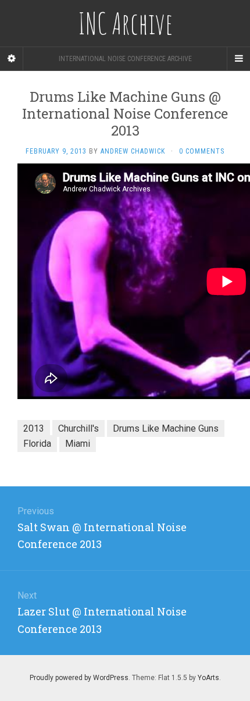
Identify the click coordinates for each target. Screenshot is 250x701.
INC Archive (125, 23)
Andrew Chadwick (133, 151)
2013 (33, 428)
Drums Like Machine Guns (166, 428)
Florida (37, 443)
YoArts (208, 678)
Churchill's (78, 428)
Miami (77, 443)
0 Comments (201, 151)
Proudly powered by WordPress (79, 678)
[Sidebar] (11, 58)
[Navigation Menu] (238, 58)
